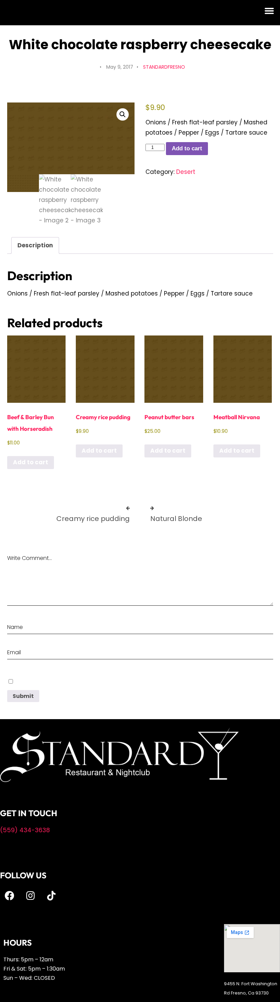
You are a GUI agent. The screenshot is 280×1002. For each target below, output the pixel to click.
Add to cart (187, 148)
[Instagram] (30, 895)
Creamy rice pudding (93, 518)
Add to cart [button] (30, 462)
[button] (269, 10)
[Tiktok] (51, 895)
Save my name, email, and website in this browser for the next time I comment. (101, 681)
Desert (185, 172)
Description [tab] (35, 245)
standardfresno (164, 67)
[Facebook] (9, 895)
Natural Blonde (176, 518)
